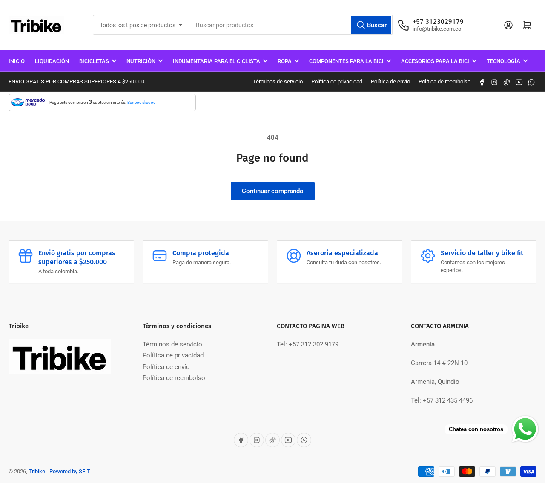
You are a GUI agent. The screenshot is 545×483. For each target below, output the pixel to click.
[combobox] (291, 25)
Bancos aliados (141, 102)
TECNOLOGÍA (503, 61)
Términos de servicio (278, 81)
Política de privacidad (336, 81)
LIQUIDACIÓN (52, 61)
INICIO (17, 61)
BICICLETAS (94, 61)
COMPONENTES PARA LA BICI (346, 61)
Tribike (37, 471)
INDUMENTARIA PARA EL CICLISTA (216, 61)
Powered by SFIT (69, 471)
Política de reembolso (444, 81)
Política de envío (390, 81)
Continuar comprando (273, 191)
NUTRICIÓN (140, 61)
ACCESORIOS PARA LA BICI (435, 61)
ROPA (285, 61)
